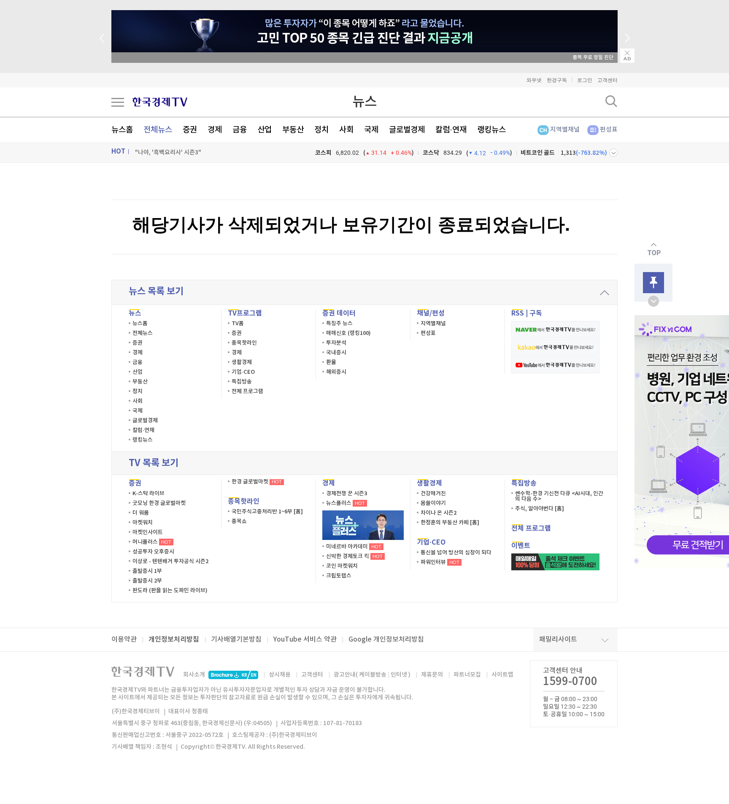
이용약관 (124, 639)
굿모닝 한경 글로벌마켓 (159, 503)
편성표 (609, 129)
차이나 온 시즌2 (438, 513)
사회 (346, 130)
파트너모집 (467, 674)
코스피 (323, 152)
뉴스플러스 (345, 503)
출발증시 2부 (147, 580)
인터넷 (399, 674)
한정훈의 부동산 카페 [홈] (450, 522)
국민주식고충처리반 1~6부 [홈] (267, 511)
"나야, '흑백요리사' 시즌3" (168, 152)
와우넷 (534, 80)
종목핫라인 (244, 343)
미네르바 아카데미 (353, 546)
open (653, 301)
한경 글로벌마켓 (257, 481)
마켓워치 (142, 522)
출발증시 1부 (147, 571)
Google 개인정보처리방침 (386, 639)
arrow (604, 292)
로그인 (584, 80)
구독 (535, 313)
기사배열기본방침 (236, 639)
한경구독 (557, 80)
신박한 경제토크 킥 (354, 556)
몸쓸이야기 (433, 503)
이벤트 (520, 546)
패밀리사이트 (558, 639)
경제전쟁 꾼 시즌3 (346, 493)
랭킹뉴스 (491, 130)
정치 (321, 130)
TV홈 (238, 323)
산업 (264, 130)
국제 (371, 130)
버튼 (613, 152)
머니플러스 (151, 542)
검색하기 (611, 101)
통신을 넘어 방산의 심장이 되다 (456, 552)
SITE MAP (117, 102)
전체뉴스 (157, 130)
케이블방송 (372, 674)
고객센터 (607, 80)
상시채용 (280, 674)
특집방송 (242, 381)
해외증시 (336, 372)
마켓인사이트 (147, 532)
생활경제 (242, 362)
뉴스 (364, 102)
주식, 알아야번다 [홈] (539, 508)
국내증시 (336, 352)
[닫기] (627, 56)
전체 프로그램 (247, 391)
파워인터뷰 (440, 562)
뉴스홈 (122, 130)
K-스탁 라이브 (148, 493)
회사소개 (194, 674)
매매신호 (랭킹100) (348, 333)
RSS (517, 313)
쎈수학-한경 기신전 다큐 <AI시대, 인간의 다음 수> (559, 496)
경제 (215, 130)
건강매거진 (433, 493)
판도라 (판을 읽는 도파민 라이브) (170, 590)
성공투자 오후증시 (153, 551)
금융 (239, 130)
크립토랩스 (338, 575)
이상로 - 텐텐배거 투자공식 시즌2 (170, 561)
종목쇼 (239, 521)
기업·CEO (243, 372)
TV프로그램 (245, 313)
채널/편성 (431, 313)
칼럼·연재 (451, 130)
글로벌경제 (407, 130)
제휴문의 (432, 674)
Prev (101, 38)
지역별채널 (565, 129)
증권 (190, 130)
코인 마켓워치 (342, 566)
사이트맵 (502, 674)
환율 (331, 362)
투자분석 (336, 343)
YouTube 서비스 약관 (305, 639)
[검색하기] (611, 101)
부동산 (293, 130)
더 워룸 (140, 513)
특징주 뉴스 (339, 323)
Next (627, 38)
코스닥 (431, 152)
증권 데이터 (339, 313)
